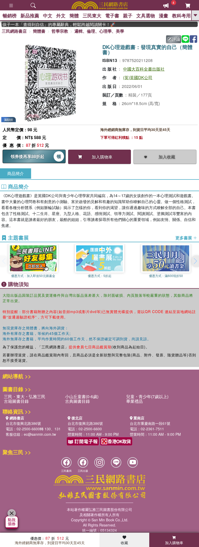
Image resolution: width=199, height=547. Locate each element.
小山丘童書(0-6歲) (81, 396)
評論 (176, 39)
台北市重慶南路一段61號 (150, 423)
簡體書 (39, 31)
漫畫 (163, 15)
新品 (29, 15)
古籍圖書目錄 (16, 401)
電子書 (112, 15)
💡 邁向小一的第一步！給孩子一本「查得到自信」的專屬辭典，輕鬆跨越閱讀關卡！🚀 (54, 24)
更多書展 (184, 237)
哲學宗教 (60, 31)
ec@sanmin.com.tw (40, 434)
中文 (47, 15)
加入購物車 (174, 542)
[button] (195, 261)
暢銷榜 (10, 15)
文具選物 (145, 15)
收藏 (124, 542)
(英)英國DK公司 (137, 77)
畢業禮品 (134, 401)
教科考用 (181, 15)
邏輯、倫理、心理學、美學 (99, 31)
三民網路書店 (14, 31)
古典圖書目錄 (77, 401)
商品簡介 (15, 173)
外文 (61, 15)
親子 (127, 15)
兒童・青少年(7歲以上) (147, 396)
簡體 (74, 15)
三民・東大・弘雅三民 (24, 396)
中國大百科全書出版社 (144, 69)
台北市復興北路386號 (23, 423)
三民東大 (92, 15)
